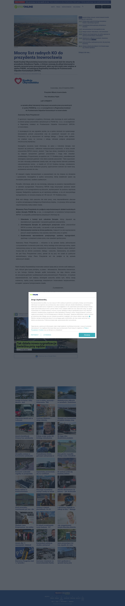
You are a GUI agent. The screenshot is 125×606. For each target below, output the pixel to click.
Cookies (41, 330)
